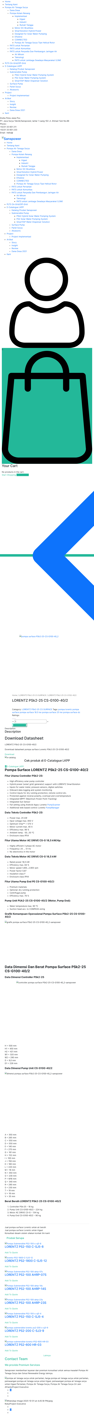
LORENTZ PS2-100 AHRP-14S (25, 1289)
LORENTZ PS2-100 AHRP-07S (25, 1274)
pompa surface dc (71, 712)
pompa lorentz (65, 709)
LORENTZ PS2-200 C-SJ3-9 (24, 1331)
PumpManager (52, 807)
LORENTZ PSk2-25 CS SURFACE (32, 695)
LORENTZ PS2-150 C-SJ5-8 (24, 1246)
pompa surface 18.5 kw (30, 712)
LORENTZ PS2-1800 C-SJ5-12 (26, 1261)
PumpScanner (53, 804)
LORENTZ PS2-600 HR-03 (23, 1344)
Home (14, 695)
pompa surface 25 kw (52, 712)
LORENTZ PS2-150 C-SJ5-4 (24, 1316)
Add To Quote (11, 1252)
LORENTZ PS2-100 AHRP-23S (25, 1303)
